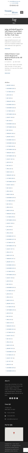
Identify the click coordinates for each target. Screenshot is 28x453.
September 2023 (10, 127)
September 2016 (10, 274)
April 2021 (9, 168)
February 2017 (10, 258)
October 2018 (10, 216)
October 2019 (10, 200)
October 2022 (10, 146)
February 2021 (10, 175)
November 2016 (10, 268)
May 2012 (9, 338)
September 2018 (10, 220)
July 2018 (9, 226)
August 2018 (10, 223)
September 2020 (10, 181)
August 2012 (10, 335)
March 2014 (9, 300)
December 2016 (10, 265)
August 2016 (10, 277)
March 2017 (9, 255)
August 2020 (10, 184)
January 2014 (10, 303)
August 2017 (10, 249)
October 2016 (10, 271)
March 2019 (9, 210)
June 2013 (9, 313)
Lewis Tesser (17, 61)
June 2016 (9, 281)
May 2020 (9, 188)
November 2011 (10, 351)
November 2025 (10, 88)
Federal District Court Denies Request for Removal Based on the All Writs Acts (13, 57)
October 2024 (10, 111)
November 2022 (10, 143)
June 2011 (9, 364)
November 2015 (10, 287)
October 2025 (10, 91)
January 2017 (10, 261)
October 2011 (10, 354)
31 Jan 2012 (8, 61)
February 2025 (10, 101)
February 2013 (10, 326)
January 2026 (10, 85)
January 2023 (10, 136)
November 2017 (10, 239)
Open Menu (21, 12)
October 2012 (10, 332)
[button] (14, 433)
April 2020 (9, 191)
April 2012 (9, 342)
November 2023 (10, 123)
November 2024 (10, 107)
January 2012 (10, 348)
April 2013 (9, 319)
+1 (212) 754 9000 (14, 3)
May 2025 (9, 98)
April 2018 (9, 233)
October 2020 (10, 178)
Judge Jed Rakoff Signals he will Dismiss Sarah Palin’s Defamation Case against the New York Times (14, 32)
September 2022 (10, 149)
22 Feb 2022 (8, 37)
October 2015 (10, 290)
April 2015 (9, 297)
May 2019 (9, 204)
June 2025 (9, 95)
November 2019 (10, 197)
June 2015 (9, 294)
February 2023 (10, 133)
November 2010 (10, 371)
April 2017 (9, 252)
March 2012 (9, 345)
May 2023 (9, 130)
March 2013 (9, 322)
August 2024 (10, 117)
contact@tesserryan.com (14, 1)
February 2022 (10, 152)
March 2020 (9, 194)
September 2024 (10, 114)
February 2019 (10, 213)
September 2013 (10, 310)
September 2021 (10, 156)
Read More (7, 48)
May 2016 (9, 284)
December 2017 (10, 236)
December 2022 (10, 139)
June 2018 (9, 229)
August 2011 (10, 358)
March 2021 (9, 172)
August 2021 (10, 159)
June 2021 (9, 162)
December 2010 (10, 367)
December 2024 (10, 104)
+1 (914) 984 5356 (11, 415)
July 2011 (9, 361)
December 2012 (10, 329)
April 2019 (9, 207)
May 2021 (9, 165)
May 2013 (9, 316)
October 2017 (10, 242)
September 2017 (10, 245)
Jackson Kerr (17, 37)
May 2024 (9, 120)
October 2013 (10, 306)
